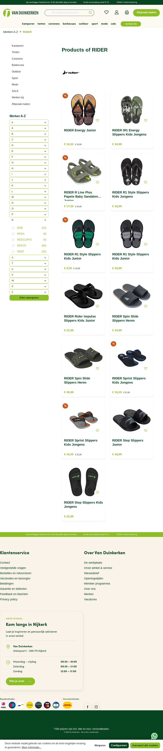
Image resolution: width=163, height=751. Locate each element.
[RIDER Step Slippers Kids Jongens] (83, 482)
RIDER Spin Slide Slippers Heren (125, 318)
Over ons (90, 588)
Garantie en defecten (13, 588)
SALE (15, 91)
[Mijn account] (116, 12)
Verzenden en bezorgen (15, 578)
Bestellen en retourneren (15, 573)
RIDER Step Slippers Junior (127, 442)
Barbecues (18, 65)
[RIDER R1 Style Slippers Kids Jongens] (131, 172)
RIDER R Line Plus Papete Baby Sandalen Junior (81, 196)
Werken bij (18, 97)
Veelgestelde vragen (13, 568)
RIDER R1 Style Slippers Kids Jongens (130, 194)
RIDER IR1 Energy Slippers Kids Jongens (129, 132)
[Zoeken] (90, 13)
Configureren (119, 745)
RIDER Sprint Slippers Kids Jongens (129, 380)
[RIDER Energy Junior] (83, 110)
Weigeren (100, 745)
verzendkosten (100, 729)
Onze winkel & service (98, 568)
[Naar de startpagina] (20, 13)
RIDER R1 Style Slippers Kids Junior (82, 256)
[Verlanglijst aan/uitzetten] (97, 120)
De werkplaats (93, 562)
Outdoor (16, 71)
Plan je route (20, 681)
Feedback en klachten (14, 594)
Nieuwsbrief (91, 573)
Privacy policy (9, 599)
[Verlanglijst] (106, 12)
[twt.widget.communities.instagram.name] (96, 706)
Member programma (97, 583)
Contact (5, 562)
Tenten (15, 52)
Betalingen (7, 583)
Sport (15, 78)
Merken (89, 594)
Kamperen (18, 45)
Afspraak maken (21, 104)
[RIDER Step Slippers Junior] (131, 420)
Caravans (17, 58)
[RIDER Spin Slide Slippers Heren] (131, 296)
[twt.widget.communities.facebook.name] (87, 706)
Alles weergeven (29, 297)
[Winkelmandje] (126, 12)
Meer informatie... (31, 747)
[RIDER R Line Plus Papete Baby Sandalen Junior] (83, 172)
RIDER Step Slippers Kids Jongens (83, 504)
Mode (15, 84)
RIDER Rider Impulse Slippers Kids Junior (80, 318)
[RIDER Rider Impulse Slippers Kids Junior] (83, 296)
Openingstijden (93, 578)
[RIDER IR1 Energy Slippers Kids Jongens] (131, 110)
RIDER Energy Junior (80, 130)
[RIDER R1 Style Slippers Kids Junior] (83, 234)
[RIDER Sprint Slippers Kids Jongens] (131, 358)
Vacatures (90, 599)
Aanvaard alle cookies (145, 745)
